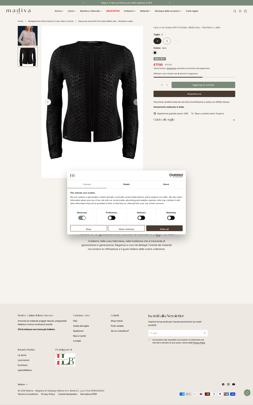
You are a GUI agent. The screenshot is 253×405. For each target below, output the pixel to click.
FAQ (75, 321)
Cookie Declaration (67, 394)
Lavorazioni (23, 360)
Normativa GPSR (88, 394)
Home (20, 21)
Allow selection (126, 229)
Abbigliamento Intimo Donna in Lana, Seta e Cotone (50, 21)
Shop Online (117, 321)
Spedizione (171, 68)
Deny (88, 229)
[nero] (155, 52)
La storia (22, 355)
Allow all (164, 229)
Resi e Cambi (79, 336)
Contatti (77, 341)
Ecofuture (22, 365)
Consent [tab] (87, 184)
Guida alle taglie (81, 326)
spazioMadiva (25, 370)
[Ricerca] (234, 11)
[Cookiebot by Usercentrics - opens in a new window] (171, 176)
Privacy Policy (48, 394)
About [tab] (166, 184)
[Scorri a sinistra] (48, 102)
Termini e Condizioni (28, 394)
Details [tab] (126, 184)
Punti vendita (117, 326)
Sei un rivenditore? (120, 331)
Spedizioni (78, 331)
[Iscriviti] (204, 333)
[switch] (111, 218)
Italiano (21, 384)
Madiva (30, 390)
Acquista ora (194, 94)
